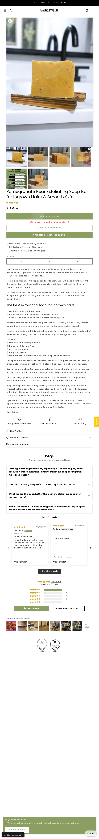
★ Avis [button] (97, 422)
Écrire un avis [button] (31, 608)
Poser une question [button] (67, 608)
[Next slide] (90, 548)
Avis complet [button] (20, 562)
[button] (5, 10)
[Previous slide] (8, 548)
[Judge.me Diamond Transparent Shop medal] (55, 645)
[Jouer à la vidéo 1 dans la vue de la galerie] (81, 157)
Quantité (10, 256)
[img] (19, 527)
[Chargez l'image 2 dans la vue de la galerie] (38, 157)
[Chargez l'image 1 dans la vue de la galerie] (16, 157)
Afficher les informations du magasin (27, 251)
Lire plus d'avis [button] (49, 571)
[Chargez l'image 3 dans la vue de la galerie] (60, 157)
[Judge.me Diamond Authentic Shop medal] (42, 645)
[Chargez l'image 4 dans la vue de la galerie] (16, 179)
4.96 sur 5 (56, 581)
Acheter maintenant (49, 227)
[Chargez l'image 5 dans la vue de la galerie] (38, 179)
